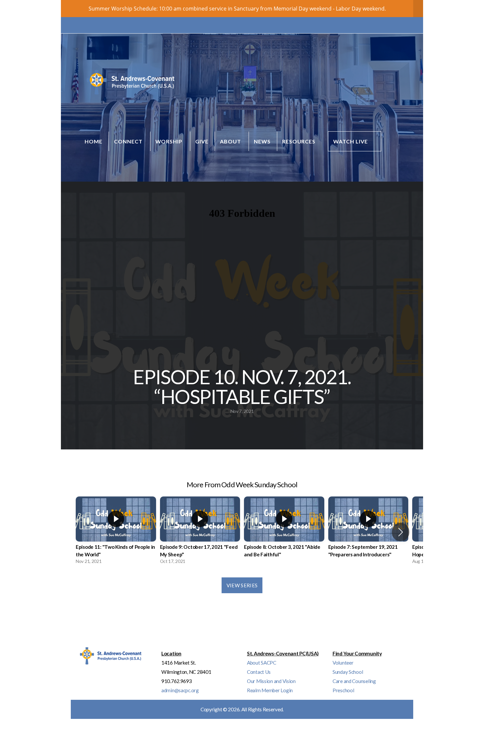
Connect (129, 141)
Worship (169, 141)
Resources (299, 141)
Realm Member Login (270, 690)
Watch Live (350, 141)
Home (93, 141)
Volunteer (343, 663)
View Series (242, 585)
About (231, 141)
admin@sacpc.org (180, 690)
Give (201, 141)
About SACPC (261, 663)
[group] (116, 532)
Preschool (343, 690)
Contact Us (259, 672)
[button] (400, 532)
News (262, 141)
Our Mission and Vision (271, 681)
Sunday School (348, 672)
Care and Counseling (354, 681)
